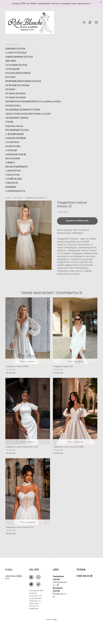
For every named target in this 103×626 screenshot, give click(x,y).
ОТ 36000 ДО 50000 (15, 97)
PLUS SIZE (10, 77)
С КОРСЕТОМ (12, 174)
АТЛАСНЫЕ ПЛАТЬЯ (16, 65)
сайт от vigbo (51, 619)
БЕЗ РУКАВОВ (12, 158)
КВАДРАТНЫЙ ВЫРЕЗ (16, 166)
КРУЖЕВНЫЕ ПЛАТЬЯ (17, 130)
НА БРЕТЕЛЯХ (13, 146)
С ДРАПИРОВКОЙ (14, 134)
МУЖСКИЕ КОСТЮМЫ (17, 85)
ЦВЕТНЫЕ (10, 60)
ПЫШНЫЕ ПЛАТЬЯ (15, 48)
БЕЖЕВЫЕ (10, 187)
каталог (8, 198)
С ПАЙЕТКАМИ (13, 178)
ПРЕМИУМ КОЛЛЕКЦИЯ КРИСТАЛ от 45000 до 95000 (33, 101)
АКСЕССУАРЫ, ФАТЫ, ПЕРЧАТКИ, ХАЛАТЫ (27, 113)
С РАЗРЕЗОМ (12, 142)
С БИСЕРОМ (11, 182)
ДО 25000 (10, 89)
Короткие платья (14, 126)
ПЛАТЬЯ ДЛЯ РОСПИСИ (17, 73)
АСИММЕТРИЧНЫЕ (15, 138)
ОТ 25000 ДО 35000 (15, 93)
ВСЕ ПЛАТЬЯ (12, 44)
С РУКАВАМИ (12, 69)
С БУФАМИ (11, 150)
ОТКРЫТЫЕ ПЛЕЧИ (15, 154)
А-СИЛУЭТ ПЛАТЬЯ (15, 52)
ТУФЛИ (9, 121)
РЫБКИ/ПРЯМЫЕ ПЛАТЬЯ (19, 56)
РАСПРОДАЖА (13, 105)
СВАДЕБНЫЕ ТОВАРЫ (16, 117)
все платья (18, 198)
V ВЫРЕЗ (10, 162)
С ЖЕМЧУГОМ (13, 170)
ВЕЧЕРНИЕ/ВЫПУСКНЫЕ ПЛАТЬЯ (23, 81)
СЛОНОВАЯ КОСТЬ (15, 191)
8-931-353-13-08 (84, 576)
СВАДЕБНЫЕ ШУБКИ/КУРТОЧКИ (22, 109)
